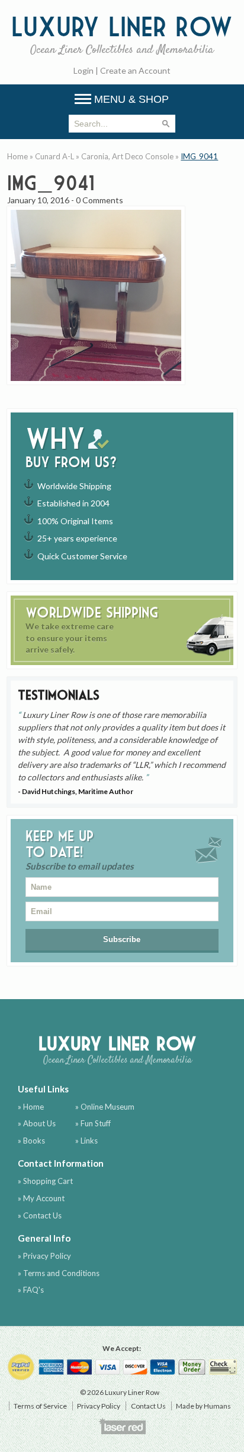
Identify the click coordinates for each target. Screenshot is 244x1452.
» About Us (37, 1123)
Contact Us (148, 1405)
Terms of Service (40, 1405)
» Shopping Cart (45, 1181)
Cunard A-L (54, 156)
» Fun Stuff (93, 1123)
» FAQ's (31, 1289)
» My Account (41, 1198)
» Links (86, 1140)
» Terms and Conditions (58, 1273)
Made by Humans (203, 1405)
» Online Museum (104, 1106)
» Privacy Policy (44, 1256)
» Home (31, 1106)
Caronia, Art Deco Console (127, 156)
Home (17, 156)
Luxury (122, 34)
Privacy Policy (98, 1405)
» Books (31, 1140)
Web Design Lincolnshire (122, 1426)
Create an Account (135, 70)
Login (83, 70)
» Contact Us (40, 1215)
